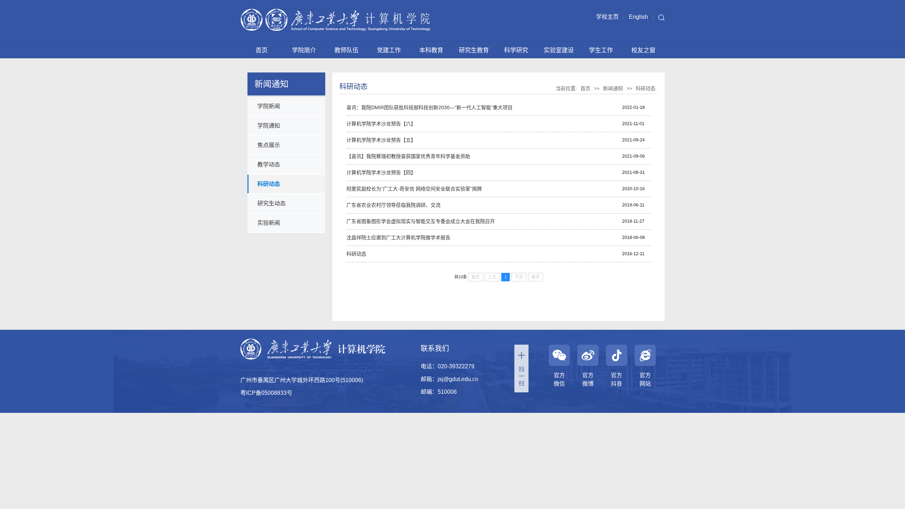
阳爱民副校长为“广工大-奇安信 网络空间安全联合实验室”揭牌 (414, 189)
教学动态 (268, 165)
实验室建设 (559, 50)
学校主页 (607, 17)
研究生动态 (271, 203)
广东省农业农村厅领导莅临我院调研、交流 (393, 205)
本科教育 (431, 50)
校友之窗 (643, 50)
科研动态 (268, 184)
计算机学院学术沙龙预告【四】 (381, 172)
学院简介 (304, 50)
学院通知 (268, 126)
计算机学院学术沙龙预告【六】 (381, 124)
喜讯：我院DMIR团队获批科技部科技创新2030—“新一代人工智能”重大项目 (429, 107)
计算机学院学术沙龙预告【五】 (381, 140)
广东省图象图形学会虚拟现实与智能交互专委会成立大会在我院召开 (420, 221)
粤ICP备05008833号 (266, 393)
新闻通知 (613, 88)
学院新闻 (268, 106)
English (638, 17)
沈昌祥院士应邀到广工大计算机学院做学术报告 (398, 237)
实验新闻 (268, 223)
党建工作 (389, 50)
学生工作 (601, 50)
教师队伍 (346, 50)
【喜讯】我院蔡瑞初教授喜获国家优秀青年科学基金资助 (408, 156)
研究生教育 (474, 50)
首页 (262, 50)
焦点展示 (268, 145)
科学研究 (516, 50)
